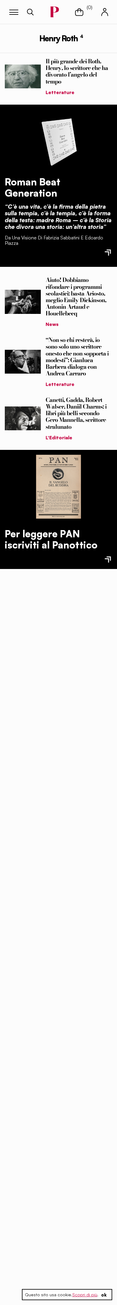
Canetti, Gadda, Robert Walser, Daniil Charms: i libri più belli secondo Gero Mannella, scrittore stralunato (76, 413)
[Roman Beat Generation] (58, 140)
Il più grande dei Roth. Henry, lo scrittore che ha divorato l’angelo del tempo (77, 71)
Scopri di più (84, 1294)
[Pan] (58, 487)
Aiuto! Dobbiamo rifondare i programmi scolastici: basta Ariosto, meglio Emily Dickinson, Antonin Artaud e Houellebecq (76, 296)
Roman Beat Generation (32, 187)
